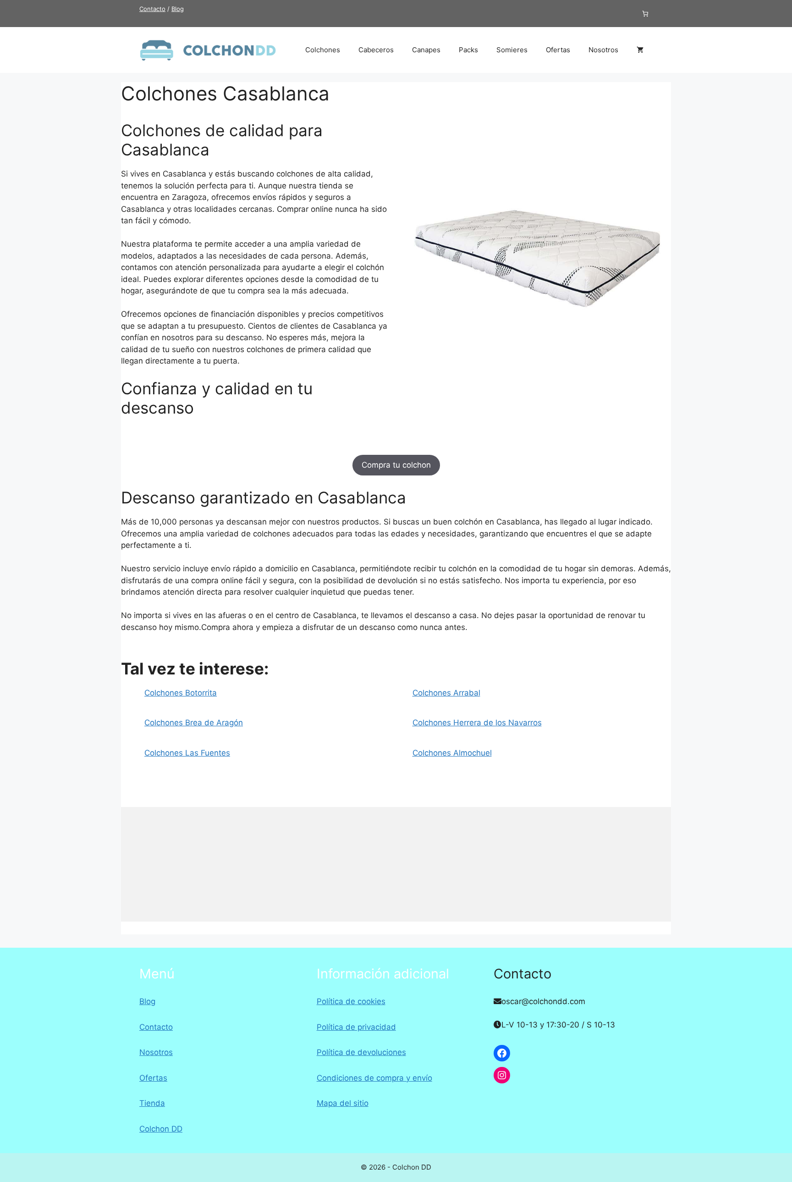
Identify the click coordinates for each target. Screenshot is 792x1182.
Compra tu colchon (396, 464)
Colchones (322, 49)
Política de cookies (351, 1001)
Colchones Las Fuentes (187, 752)
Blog (177, 8)
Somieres (512, 49)
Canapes (426, 49)
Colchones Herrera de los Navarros (477, 722)
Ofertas (558, 49)
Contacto (152, 8)
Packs (468, 49)
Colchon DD (160, 1128)
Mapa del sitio (342, 1103)
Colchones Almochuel (452, 752)
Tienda (152, 1103)
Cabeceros (376, 49)
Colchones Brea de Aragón (193, 722)
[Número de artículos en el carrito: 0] (645, 13)
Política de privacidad (356, 1027)
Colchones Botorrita (180, 692)
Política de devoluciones (361, 1052)
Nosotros (603, 49)
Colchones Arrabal (446, 692)
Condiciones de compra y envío (374, 1078)
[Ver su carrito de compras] (640, 50)
